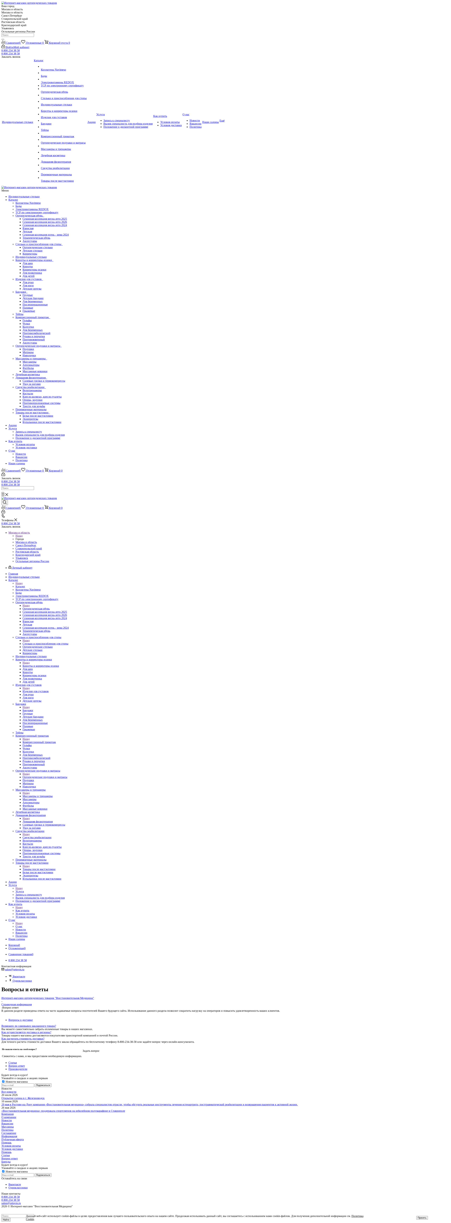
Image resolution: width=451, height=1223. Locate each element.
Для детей (29, 275)
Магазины (7, 1126)
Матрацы (28, 352)
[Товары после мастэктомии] (64, 177)
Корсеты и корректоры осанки (34, 260)
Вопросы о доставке (20, 1019)
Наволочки (29, 355)
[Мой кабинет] (3, 475)
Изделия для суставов (29, 279)
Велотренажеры (32, 390)
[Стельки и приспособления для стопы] (64, 95)
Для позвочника (32, 272)
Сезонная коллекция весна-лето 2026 (45, 221)
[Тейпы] (64, 126)
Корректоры (30, 253)
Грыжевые (29, 310)
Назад (19, 535)
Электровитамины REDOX (32, 209)
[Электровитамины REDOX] (64, 79)
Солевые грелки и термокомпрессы (44, 380)
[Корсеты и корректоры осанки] (64, 107)
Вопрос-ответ (9, 1158)
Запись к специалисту (29, 431)
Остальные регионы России (32, 561)
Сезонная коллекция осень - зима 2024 (46, 234)
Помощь (6, 1142)
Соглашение (8, 1133)
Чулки (26, 323)
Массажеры (29, 361)
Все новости (8, 1091)
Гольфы (27, 320)
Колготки (28, 326)
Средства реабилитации (31, 387)
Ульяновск (22, 558)
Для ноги (28, 285)
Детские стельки (32, 250)
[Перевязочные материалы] (64, 171)
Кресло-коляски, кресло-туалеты (42, 396)
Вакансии (21, 457)
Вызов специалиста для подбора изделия (40, 434)
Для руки (28, 282)
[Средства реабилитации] (64, 165)
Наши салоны (16, 463)
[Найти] (2, 39)
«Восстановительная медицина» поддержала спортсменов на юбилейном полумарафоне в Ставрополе (63, 1110)
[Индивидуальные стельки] (64, 101)
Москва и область (26, 542)
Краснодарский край (28, 554)
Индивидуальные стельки (24, 196)
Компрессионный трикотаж (33, 317)
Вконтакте (19, 976)
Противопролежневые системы (41, 403)
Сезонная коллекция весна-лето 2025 (45, 218)
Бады (19, 206)
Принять (422, 1217)
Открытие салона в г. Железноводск (23, 1098)
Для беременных (33, 301)
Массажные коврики (35, 371)
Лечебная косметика (28, 374)
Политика (21, 460)
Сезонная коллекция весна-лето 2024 (45, 225)
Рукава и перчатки (34, 336)
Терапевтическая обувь (36, 237)
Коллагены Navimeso (28, 202)
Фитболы (28, 368)
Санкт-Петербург (26, 545)
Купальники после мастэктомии (42, 422)
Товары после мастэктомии (33, 412)
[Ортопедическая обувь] (64, 88)
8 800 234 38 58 (10, 50)
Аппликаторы (31, 364)
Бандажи (21, 291)
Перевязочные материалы (31, 409)
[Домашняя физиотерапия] (64, 158)
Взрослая (28, 228)
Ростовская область (27, 551)
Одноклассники (22, 980)
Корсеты (28, 266)
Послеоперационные (35, 304)
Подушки (28, 349)
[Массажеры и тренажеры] (64, 146)
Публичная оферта (12, 1139)
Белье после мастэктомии (38, 415)
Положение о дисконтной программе (38, 437)
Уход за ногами (32, 383)
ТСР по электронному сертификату (37, 212)
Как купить (15, 441)
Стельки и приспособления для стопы (39, 244)
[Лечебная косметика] (64, 152)
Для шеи (28, 263)
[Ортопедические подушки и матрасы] (64, 139)
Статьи (5, 1155)
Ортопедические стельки (38, 247)
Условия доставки (26, 447)
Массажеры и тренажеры (31, 358)
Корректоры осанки (34, 269)
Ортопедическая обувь (30, 215)
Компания (7, 1114)
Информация (9, 1136)
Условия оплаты (25, 444)
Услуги (12, 428)
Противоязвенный (34, 339)
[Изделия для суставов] (64, 114)
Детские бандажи (33, 298)
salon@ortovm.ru (14, 969)
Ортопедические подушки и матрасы (39, 345)
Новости (21, 453)
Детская (27, 231)
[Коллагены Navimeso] (64, 66)
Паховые (28, 307)
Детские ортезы (32, 288)
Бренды (6, 1161)
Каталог (13, 199)
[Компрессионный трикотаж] (64, 133)
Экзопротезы (30, 418)
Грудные (28, 295)
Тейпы (19, 314)
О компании (8, 1117)
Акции (12, 425)
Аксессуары (30, 241)
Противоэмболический (36, 333)
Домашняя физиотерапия (31, 377)
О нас (11, 450)
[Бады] (64, 72)
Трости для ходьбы (34, 406)
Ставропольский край (29, 548)
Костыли (28, 393)
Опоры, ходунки (32, 399)
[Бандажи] (64, 120)
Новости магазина (16, 1081)
